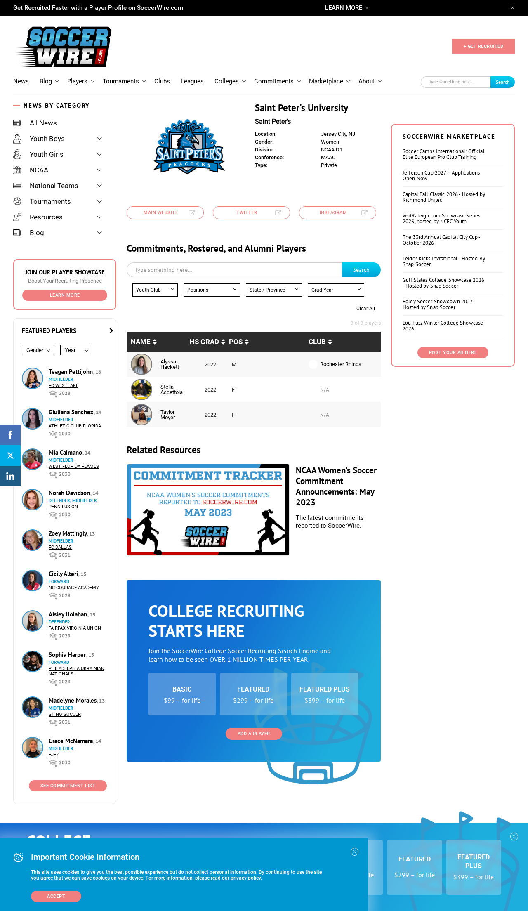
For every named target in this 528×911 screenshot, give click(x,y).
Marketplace (326, 81)
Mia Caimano (66, 452)
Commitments (274, 81)
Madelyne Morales (73, 700)
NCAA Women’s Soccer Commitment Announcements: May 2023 (336, 486)
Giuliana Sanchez (72, 412)
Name (141, 341)
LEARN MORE (343, 8)
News (21, 81)
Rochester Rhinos (340, 364)
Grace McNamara (71, 741)
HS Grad (204, 341)
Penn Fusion (63, 507)
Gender (34, 350)
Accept (56, 896)
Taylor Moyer (167, 414)
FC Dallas (60, 547)
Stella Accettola (171, 389)
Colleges (226, 81)
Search (503, 82)
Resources (46, 217)
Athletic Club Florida (75, 426)
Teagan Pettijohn (71, 371)
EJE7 (54, 755)
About (366, 81)
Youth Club (148, 290)
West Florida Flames (74, 466)
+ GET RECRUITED (484, 46)
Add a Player (254, 733)
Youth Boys (47, 139)
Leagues (192, 81)
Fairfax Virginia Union (75, 628)
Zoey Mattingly (68, 533)
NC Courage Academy (74, 587)
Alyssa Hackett (169, 364)
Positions (197, 290)
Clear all (365, 309)
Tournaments (121, 81)
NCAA (39, 170)
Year (70, 350)
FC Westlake (63, 385)
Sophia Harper (68, 654)
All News (43, 123)
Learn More (65, 295)
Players (77, 81)
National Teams (54, 186)
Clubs (162, 81)
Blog (46, 81)
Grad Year (322, 290)
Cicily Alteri (64, 574)
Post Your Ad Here (453, 352)
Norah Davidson (70, 493)
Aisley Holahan (69, 614)
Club (317, 341)
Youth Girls (47, 154)
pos (236, 341)
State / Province (267, 290)
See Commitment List (68, 785)
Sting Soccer (65, 714)
